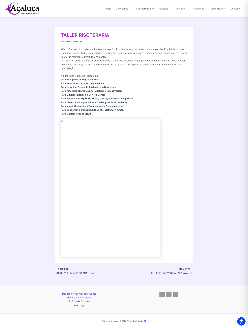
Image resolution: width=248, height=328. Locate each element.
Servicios (163, 8)
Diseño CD (142, 321)
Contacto (235, 8)
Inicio (108, 8)
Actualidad (217, 8)
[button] (129, 8)
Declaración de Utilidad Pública (79, 293)
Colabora (181, 8)
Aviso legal (79, 305)
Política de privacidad (79, 297)
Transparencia (143, 8)
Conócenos (122, 8)
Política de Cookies (79, 301)
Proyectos (198, 8)
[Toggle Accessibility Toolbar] (241, 321)
